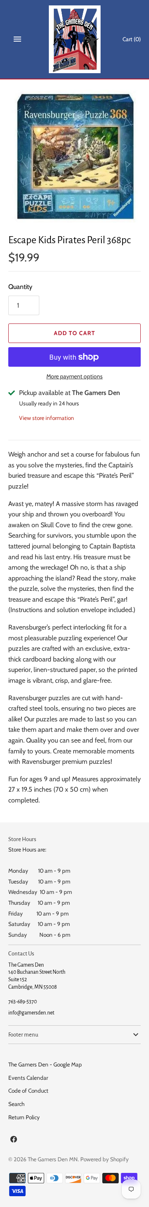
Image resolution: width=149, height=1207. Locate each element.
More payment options (74, 376)
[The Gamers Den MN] (75, 39)
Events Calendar (28, 1077)
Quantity (20, 287)
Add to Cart (74, 333)
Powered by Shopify (104, 1159)
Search (16, 1104)
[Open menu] (17, 39)
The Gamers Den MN (53, 1159)
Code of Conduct (28, 1090)
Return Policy (24, 1117)
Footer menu (23, 1035)
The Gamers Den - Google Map (45, 1064)
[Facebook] (13, 1141)
